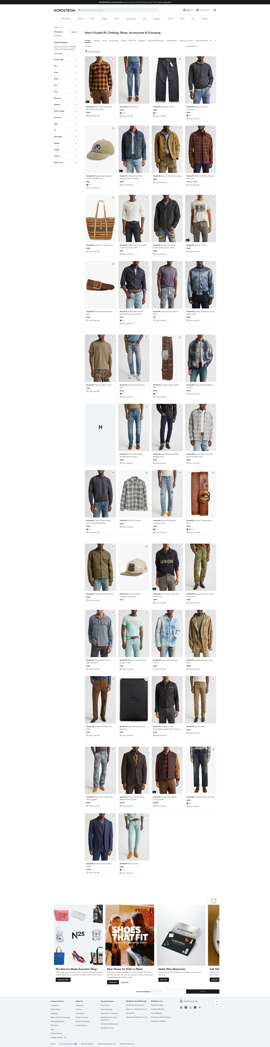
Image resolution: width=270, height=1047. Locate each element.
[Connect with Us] (199, 1007)
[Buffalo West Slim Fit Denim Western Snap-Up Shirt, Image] (133, 284)
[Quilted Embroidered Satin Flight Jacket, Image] (200, 284)
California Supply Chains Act (107, 1044)
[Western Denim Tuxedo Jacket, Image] (100, 837)
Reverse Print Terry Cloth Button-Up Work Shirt (199, 455)
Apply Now (167, 2)
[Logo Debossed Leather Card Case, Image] (133, 699)
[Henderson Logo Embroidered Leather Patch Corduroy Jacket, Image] (167, 699)
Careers (78, 1009)
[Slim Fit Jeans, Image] (133, 80)
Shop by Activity (202, 40)
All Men (88, 40)
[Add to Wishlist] (113, 59)
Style (56, 124)
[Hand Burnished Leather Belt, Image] (100, 284)
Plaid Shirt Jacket (130, 520)
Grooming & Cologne (155, 40)
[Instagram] (181, 1007)
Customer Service (57, 1001)
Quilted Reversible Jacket (99, 594)
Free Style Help (106, 1009)
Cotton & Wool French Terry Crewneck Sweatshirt (98, 521)
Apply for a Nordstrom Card (136, 1009)
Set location (58, 53)
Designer (157, 19)
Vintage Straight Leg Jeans (200, 797)
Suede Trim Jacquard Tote (99, 245)
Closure (57, 156)
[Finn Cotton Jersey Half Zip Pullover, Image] (167, 567)
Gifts (182, 19)
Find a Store (105, 1005)
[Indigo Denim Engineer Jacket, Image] (167, 633)
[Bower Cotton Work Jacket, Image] (167, 149)
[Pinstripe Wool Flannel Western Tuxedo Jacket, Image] (133, 770)
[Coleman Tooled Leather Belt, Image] (167, 358)
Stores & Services (107, 1001)
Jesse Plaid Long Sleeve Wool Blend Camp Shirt (99, 107)
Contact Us (55, 1005)
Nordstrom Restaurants (109, 1024)
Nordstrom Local (107, 1028)
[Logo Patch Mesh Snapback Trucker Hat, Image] (133, 567)
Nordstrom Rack (157, 1005)
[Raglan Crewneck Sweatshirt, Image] (200, 80)
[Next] (215, 40)
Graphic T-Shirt (196, 245)
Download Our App (191, 1001)
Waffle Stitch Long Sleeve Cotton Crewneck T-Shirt (133, 246)
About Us (79, 1001)
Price (56, 91)
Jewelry (123, 40)
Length (56, 149)
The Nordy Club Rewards (135, 1005)
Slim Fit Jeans (129, 106)
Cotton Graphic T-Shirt (98, 385)
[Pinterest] (186, 1007)
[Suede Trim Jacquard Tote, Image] (100, 218)
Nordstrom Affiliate (158, 1021)
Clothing (96, 40)
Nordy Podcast (81, 1025)
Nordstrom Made (63, 980)
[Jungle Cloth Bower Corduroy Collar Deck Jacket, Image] (167, 218)
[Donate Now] (129, 935)
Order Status (55, 1009)
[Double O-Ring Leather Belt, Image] (200, 493)
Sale (193, 19)
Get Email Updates (82, 1021)
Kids (144, 19)
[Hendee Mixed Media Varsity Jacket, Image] (167, 770)
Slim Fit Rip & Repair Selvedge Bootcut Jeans (131, 455)
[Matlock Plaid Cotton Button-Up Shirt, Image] (100, 633)
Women (80, 19)
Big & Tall (132, 40)
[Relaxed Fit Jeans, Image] (167, 80)
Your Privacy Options (66, 1044)
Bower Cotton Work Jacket (167, 176)
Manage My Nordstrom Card (136, 1017)
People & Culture (82, 1017)
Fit (55, 130)
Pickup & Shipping (61, 42)
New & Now (66, 19)
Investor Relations (157, 1009)
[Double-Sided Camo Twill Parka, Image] (200, 633)
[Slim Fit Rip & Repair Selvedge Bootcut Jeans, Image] (133, 427)
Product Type (59, 59)
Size (55, 66)
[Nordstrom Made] (78, 935)
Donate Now (113, 982)
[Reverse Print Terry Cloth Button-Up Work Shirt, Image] (200, 427)
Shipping (54, 1013)
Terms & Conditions (87, 1044)
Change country (56, 1037)
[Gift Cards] (181, 935)
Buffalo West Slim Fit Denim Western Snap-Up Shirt (131, 312)
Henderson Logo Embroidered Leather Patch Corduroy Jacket (167, 729)
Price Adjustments (57, 1021)
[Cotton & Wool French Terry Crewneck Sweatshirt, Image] (100, 493)
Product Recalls (56, 1033)
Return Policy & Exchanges (60, 1017)
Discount (57, 98)
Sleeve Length (59, 111)
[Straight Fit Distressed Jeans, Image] (133, 358)
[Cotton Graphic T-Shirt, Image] (100, 358)
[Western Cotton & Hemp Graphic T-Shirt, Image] (133, 633)
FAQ (52, 1029)
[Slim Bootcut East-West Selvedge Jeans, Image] (167, 427)
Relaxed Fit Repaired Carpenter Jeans (164, 521)
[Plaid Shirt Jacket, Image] (133, 493)
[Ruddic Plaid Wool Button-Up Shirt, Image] (200, 358)
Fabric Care (58, 162)
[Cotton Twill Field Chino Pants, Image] (100, 699)
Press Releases (156, 1013)
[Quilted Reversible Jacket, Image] (100, 567)
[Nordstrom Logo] (64, 10)
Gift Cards (163, 980)
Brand (56, 79)
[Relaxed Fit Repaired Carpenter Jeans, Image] (167, 493)
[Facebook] (195, 1007)
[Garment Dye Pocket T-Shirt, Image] (167, 284)
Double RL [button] (58, 35)
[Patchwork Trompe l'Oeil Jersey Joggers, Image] (100, 770)
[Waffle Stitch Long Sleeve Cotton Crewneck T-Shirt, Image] (133, 218)
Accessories (131, 19)
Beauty (104, 19)
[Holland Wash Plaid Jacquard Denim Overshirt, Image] (133, 149)
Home (170, 19)
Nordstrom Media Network (161, 1017)
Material (57, 104)
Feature (57, 143)
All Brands (79, 1005)
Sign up (203, 991)
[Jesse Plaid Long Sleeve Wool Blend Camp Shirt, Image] (100, 80)
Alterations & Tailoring (109, 1013)
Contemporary (171, 40)
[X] (190, 1007)
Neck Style (58, 136)
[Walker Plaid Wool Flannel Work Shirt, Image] (200, 149)
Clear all (74, 32)
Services (205, 19)
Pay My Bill (130, 1013)
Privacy (53, 1044)
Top (217, 1004)
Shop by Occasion (186, 40)
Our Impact (80, 1013)
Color (56, 72)
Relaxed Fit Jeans (163, 106)
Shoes (117, 19)
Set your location (94, 51)
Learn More (124, 982)
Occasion (57, 117)
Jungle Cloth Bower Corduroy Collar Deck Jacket (164, 246)
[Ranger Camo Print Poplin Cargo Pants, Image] (200, 567)
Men (92, 19)
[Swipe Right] (214, 901)
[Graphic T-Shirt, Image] (200, 218)
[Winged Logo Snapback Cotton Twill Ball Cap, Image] (100, 149)
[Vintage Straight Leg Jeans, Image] (200, 770)
